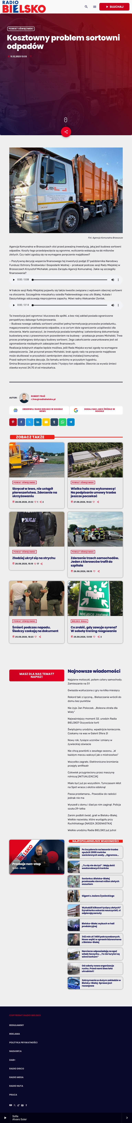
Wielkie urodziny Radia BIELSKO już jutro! (92, 830)
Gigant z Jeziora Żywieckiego (98, 896)
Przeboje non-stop (26, 864)
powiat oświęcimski (21, 28)
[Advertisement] (66, 88)
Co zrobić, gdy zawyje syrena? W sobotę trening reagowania (94, 629)
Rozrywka (19, 857)
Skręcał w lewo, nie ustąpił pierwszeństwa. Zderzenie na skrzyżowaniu (34, 492)
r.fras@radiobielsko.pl (43, 399)
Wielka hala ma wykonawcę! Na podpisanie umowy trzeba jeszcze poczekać (93, 492)
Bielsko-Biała (79, 621)
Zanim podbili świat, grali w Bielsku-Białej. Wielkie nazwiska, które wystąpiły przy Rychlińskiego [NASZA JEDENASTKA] (93, 819)
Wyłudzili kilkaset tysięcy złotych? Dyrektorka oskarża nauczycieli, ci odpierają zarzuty (101, 910)
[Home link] (24, 7)
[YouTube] (10, 1105)
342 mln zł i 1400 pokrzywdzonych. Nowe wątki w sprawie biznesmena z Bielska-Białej (101, 939)
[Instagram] (22, 1105)
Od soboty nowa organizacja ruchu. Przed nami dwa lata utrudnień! (98, 968)
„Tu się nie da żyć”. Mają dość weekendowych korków (98, 867)
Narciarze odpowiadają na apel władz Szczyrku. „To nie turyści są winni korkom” (101, 954)
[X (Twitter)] (14, 1105)
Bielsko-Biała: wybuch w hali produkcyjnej (98, 925)
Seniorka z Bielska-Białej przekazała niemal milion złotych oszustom (100, 881)
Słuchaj (114, 7)
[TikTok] (18, 1105)
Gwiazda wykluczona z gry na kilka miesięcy (94, 690)
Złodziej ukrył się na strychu (33, 558)
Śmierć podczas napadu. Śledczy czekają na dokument (35, 629)
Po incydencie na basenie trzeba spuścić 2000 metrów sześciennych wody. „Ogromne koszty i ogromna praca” (100, 853)
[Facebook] (26, 1105)
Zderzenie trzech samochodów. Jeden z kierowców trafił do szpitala (95, 562)
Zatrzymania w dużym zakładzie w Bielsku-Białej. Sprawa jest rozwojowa (101, 983)
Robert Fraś (38, 396)
